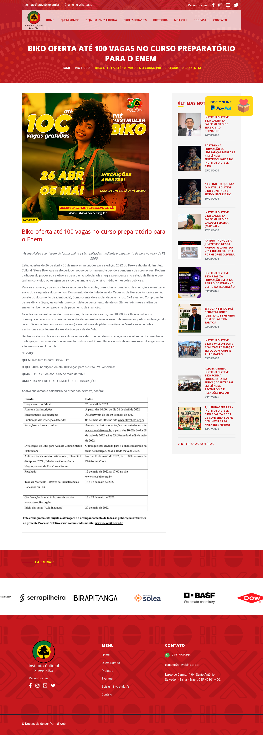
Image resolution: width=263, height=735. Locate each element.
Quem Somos (70, 20)
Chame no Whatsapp (78, 5)
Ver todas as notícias (196, 444)
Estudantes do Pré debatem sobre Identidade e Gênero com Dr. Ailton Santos (220, 315)
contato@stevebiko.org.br (42, 5)
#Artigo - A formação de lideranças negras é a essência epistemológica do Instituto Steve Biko (220, 156)
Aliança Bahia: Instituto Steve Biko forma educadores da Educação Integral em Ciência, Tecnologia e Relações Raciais (219, 381)
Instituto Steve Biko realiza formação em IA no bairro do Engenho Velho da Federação (220, 280)
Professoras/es (135, 20)
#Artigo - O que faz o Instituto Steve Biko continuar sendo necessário (219, 189)
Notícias (180, 20)
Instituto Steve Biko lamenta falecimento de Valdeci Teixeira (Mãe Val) (217, 219)
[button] (220, 563)
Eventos (107, 678)
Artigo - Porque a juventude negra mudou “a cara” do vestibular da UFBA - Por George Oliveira (220, 247)
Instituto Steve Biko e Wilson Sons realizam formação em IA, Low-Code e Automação (220, 347)
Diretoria (160, 20)
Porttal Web (58, 724)
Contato (220, 20)
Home (50, 20)
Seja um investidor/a (101, 20)
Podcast (200, 20)
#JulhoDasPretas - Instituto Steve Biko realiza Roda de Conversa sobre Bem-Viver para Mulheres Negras (219, 415)
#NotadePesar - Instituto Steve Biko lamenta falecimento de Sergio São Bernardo (217, 122)
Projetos (107, 671)
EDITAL (47, 381)
